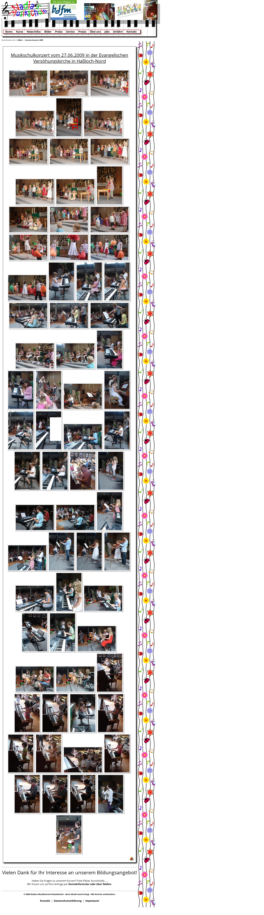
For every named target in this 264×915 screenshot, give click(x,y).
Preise (58, 31)
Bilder (47, 31)
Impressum (92, 900)
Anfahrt (118, 31)
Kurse (19, 31)
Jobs (107, 31)
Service (70, 31)
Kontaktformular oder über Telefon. (90, 884)
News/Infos (34, 31)
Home (8, 31)
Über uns (95, 31)
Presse (82, 31)
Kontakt (132, 31)
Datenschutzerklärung (68, 900)
